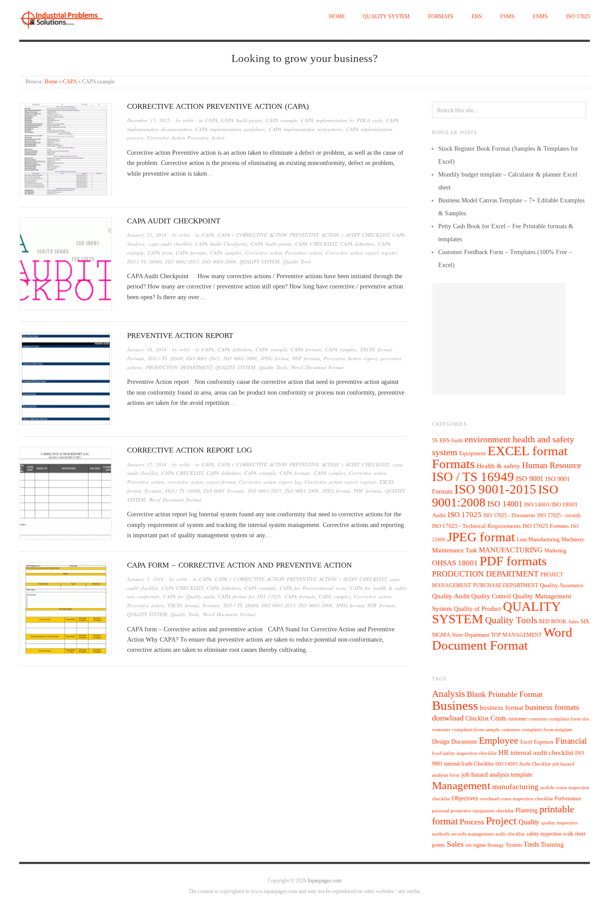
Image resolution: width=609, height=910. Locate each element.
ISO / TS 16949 (144, 261)
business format (501, 707)
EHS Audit (451, 440)
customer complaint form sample (466, 729)
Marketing (555, 551)
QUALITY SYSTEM (386, 17)
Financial (571, 740)
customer (517, 719)
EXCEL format (375, 349)
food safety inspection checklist (464, 753)
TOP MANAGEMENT (516, 635)
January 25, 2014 (146, 234)
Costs (498, 718)
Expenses (544, 742)
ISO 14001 (505, 503)
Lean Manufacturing (538, 539)
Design (440, 741)
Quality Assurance (562, 585)
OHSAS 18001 (455, 563)
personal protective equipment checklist (473, 810)
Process (472, 821)
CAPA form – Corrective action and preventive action (239, 565)
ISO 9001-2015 (182, 261)
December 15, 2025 (148, 120)
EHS (477, 17)
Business (455, 705)
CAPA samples (226, 252)
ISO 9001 (529, 478)
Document (464, 741)
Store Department (470, 635)
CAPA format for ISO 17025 (249, 596)
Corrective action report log (189, 450)
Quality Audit (450, 596)
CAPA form (160, 252)
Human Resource (551, 465)
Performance (568, 798)
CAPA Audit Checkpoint (173, 221)
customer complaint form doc (559, 718)
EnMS (540, 17)
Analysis (448, 693)
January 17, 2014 (146, 464)
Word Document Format (317, 367)
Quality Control (491, 596)
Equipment (472, 453)
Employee (498, 740)
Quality (528, 822)
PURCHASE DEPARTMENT (505, 586)
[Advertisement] (499, 339)
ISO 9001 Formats (224, 490)
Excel (526, 742)
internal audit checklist (541, 752)
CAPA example (281, 120)
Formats (440, 17)
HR (503, 752)
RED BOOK (553, 621)
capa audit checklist (170, 243)
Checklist (477, 718)
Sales (573, 621)
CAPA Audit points (241, 120)
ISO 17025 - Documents (509, 515)
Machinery (572, 539)
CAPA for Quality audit (188, 596)
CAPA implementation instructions (305, 129)
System (514, 845)
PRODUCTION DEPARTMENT (179, 367)
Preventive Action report (180, 335)
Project (501, 821)
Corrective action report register (361, 252)
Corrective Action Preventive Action (186, 137)
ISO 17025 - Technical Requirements (476, 526)
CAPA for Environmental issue (313, 588)
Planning (526, 810)
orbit (188, 120)
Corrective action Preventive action (283, 252)
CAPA (70, 82)
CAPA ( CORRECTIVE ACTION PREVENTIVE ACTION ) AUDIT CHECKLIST (303, 234)
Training (552, 844)
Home (337, 17)
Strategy (495, 845)
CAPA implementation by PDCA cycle (342, 120)
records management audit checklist (488, 834)
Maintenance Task (454, 550)
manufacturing (515, 786)
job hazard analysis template (496, 774)
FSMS (507, 17)
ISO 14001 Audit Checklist (523, 764)
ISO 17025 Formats (546, 526)
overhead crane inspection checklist (516, 798)
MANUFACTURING (511, 550)
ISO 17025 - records (559, 515)
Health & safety (498, 465)
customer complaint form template (537, 729)
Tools (531, 844)
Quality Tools (297, 261)
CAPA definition (357, 243)
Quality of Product (477, 608)
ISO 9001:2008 (219, 261)
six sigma (475, 845)
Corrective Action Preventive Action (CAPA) (218, 106)
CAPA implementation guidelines (230, 129)
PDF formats (306, 358)
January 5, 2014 (145, 579)
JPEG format (274, 358)
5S (435, 441)
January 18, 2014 (146, 349)
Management (461, 785)
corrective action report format (201, 481)
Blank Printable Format (505, 694)
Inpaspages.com (325, 881)
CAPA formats (191, 252)
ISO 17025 (578, 17)
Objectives (465, 798)
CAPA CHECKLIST (316, 243)
